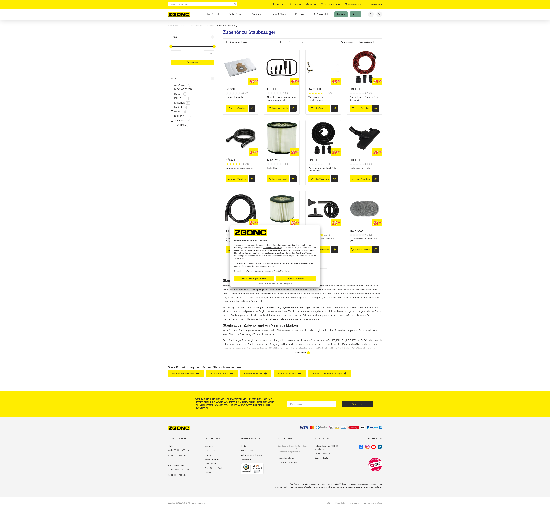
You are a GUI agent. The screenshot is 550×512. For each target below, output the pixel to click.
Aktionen (280, 4)
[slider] (170, 46)
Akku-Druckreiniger (287, 373)
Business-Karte (375, 4)
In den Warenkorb (238, 108)
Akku (355, 14)
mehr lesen (300, 352)
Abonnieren (357, 404)
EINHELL (272, 89)
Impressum (354, 503)
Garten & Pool (235, 14)
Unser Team (210, 450)
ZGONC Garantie (322, 453)
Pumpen (299, 14)
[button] (192, 37)
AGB (328, 503)
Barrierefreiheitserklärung (373, 503)
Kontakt (208, 472)
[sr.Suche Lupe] (235, 4)
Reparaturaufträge (286, 458)
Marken (341, 14)
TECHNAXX (356, 230)
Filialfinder (296, 4)
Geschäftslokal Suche (214, 468)
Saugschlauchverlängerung (239, 168)
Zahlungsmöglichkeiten (251, 455)
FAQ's (243, 446)
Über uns (209, 446)
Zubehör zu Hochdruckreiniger (327, 373)
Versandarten (247, 450)
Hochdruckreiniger (253, 373)
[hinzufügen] (252, 108)
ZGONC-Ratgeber (332, 4)
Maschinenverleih (212, 459)
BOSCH (230, 89)
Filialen (208, 455)
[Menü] (262, 465)
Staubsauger (245, 330)
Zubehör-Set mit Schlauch (321, 238)
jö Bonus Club (354, 4)
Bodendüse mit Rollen (360, 168)
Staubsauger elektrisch (183, 373)
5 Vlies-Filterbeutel (234, 97)
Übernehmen (192, 62)
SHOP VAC (273, 160)
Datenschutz (340, 503)
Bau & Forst (213, 14)
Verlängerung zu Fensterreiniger (316, 98)
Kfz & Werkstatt (320, 14)
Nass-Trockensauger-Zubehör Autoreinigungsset (281, 98)
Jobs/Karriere (210, 464)
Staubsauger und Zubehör (202, 25)
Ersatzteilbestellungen (287, 462)
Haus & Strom (279, 14)
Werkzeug (257, 14)
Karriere (313, 4)
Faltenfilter (272, 168)
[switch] (257, 471)
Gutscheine (246, 459)
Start (170, 25)
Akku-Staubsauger (219, 373)
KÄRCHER (314, 89)
